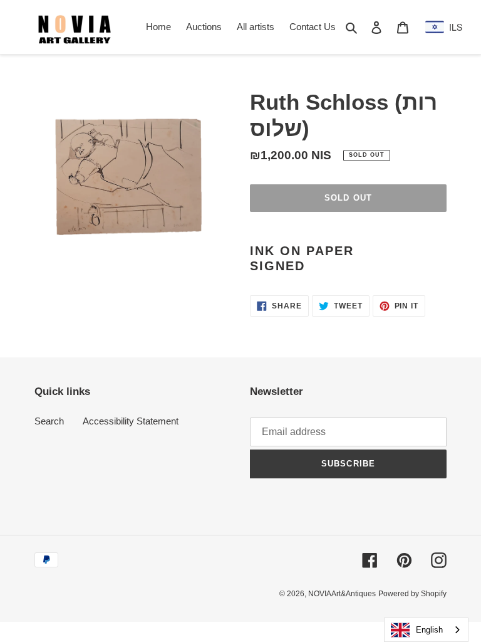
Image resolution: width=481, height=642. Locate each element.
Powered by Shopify (412, 593)
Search (49, 421)
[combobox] (426, 630)
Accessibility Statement (130, 421)
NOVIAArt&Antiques (342, 593)
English (429, 629)
